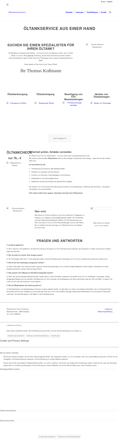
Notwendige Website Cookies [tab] (10, 369)
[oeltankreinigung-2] (45, 113)
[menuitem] (69, 12)
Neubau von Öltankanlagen (102, 95)
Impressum (108, 309)
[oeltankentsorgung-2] (17, 113)
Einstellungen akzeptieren (16, 336)
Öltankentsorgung (17, 94)
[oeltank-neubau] (101, 113)
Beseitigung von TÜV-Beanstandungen (73, 96)
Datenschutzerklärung (105, 311)
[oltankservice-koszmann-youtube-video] (101, 213)
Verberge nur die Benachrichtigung (38, 336)
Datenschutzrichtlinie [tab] (7, 420)
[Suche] (110, 12)
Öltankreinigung (45, 94)
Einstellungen (55, 336)
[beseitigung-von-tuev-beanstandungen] (73, 112)
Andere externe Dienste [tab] (8, 410)
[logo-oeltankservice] (16, 12)
